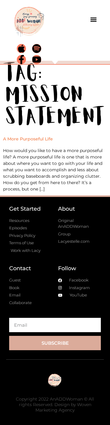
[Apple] (21, 48)
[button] (94, 20)
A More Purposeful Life (28, 139)
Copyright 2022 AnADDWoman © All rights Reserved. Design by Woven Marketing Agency (55, 404)
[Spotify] (36, 48)
